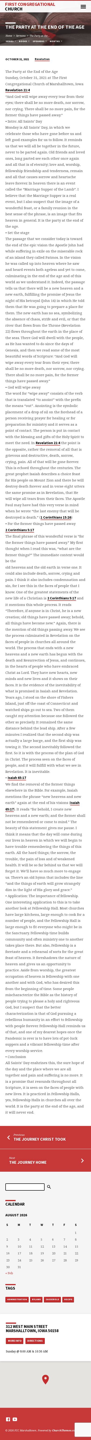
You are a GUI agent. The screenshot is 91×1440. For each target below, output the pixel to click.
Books (23, 41)
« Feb (9, 1273)
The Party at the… (40, 35)
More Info (14, 1340)
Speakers (39, 41)
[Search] (49, 1187)
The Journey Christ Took (40, 1139)
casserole (52, 1299)
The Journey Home (28, 1162)
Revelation (42, 59)
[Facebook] (8, 1419)
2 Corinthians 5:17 (19, 530)
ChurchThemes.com (65, 1430)
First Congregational (30, 6)
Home (9, 35)
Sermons (21, 35)
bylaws (36, 1299)
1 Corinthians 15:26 (56, 517)
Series (10, 41)
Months (55, 41)
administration (17, 1299)
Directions (35, 1340)
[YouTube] (15, 1419)
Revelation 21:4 (17, 90)
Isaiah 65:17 (17, 778)
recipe (68, 1299)
